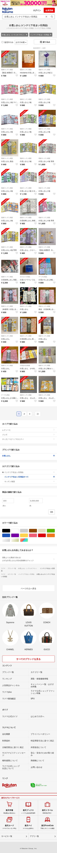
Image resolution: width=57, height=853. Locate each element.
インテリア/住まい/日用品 (39, 34)
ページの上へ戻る (28, 588)
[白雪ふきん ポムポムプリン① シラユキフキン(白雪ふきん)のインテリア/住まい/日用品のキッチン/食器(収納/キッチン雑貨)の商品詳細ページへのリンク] (47, 384)
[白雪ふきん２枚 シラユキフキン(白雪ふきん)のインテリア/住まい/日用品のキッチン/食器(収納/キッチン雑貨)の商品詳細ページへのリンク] (28, 88)
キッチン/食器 (9, 481)
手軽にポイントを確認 (47, 826)
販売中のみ (8, 42)
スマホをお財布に (28, 826)
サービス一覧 (6, 836)
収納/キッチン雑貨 (7, 70)
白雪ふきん (6, 455)
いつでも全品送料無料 (28, 811)
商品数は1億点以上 (9, 811)
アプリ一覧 (34, 836)
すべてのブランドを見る (28, 659)
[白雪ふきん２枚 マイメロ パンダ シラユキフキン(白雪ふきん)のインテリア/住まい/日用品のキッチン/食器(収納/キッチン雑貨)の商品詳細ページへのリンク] (9, 88)
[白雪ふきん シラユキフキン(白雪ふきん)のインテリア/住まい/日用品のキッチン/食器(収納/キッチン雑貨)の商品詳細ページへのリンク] (28, 295)
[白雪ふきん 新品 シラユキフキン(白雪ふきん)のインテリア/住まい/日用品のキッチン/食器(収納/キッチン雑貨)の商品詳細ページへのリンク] (9, 147)
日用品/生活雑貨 (25, 365)
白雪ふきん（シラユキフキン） (13, 34)
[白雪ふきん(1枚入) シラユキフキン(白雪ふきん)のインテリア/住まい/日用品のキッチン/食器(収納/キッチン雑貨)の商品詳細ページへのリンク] (47, 59)
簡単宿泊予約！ (47, 811)
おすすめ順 (20, 42)
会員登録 (49, 10)
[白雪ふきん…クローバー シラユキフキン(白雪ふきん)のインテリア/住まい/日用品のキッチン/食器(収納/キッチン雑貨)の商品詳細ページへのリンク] (28, 236)
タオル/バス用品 (25, 277)
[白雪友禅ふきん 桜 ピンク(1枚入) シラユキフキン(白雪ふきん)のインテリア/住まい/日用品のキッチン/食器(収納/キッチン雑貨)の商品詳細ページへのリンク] (28, 325)
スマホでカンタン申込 (9, 826)
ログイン (37, 10)
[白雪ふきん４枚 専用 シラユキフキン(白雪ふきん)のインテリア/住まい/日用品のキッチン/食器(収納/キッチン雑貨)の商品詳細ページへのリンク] (47, 147)
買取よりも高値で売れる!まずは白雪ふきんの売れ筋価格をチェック (18, 558)
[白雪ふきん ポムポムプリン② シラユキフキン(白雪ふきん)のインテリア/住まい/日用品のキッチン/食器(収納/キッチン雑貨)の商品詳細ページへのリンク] (28, 384)
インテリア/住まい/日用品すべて (16, 476)
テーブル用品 (43, 277)
